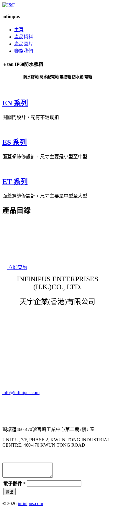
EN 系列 (15, 103)
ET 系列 (15, 181)
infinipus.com (30, 503)
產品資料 (23, 36)
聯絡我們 (23, 50)
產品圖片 (23, 43)
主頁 (19, 29)
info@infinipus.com (21, 392)
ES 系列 (14, 142)
